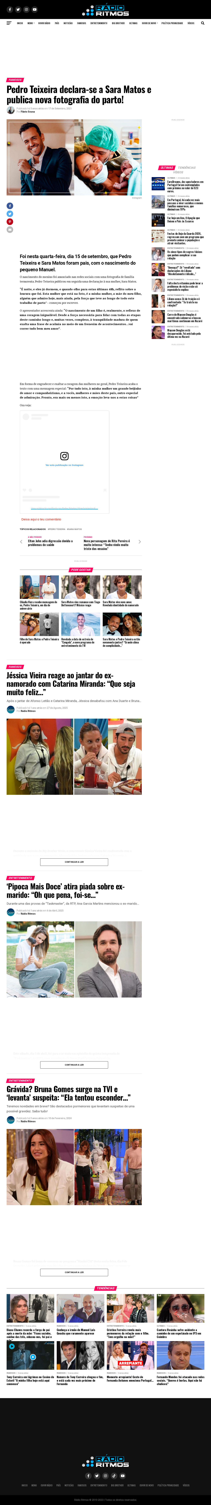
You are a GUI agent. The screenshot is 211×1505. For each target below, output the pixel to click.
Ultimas (133, 23)
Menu (30, 23)
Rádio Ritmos (28, 711)
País (57, 23)
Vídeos (191, 23)
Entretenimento (98, 23)
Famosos (81, 23)
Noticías (68, 23)
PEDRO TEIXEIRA (57, 529)
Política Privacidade (172, 23)
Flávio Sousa (28, 111)
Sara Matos (75, 529)
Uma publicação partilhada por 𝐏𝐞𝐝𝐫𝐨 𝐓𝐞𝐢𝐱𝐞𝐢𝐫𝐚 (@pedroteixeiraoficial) (65, 508)
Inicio (20, 23)
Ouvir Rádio (44, 23)
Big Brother (118, 23)
